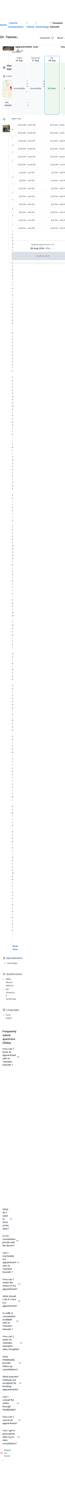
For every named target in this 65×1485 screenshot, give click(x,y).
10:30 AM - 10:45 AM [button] (27, 133)
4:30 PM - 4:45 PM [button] (26, 228)
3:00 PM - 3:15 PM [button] (26, 204)
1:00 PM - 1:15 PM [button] (26, 172)
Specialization (14, 958)
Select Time (16, 119)
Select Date (16, 52)
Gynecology (42, 26)
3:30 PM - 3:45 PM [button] (27, 212)
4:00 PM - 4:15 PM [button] (26, 220)
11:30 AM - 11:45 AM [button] (26, 149)
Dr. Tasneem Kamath (10, 37)
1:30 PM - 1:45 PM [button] (26, 180)
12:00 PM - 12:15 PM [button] (26, 157)
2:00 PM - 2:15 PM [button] (27, 188)
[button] (19, 85)
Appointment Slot (26, 46)
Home (3, 25)
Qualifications (14, 974)
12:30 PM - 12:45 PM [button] (26, 164)
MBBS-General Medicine (9, 982)
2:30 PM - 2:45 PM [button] (27, 196)
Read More (15, 947)
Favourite (45, 38)
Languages (12, 1009)
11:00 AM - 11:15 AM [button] (26, 141)
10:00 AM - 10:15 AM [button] (26, 125)
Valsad (30, 26)
